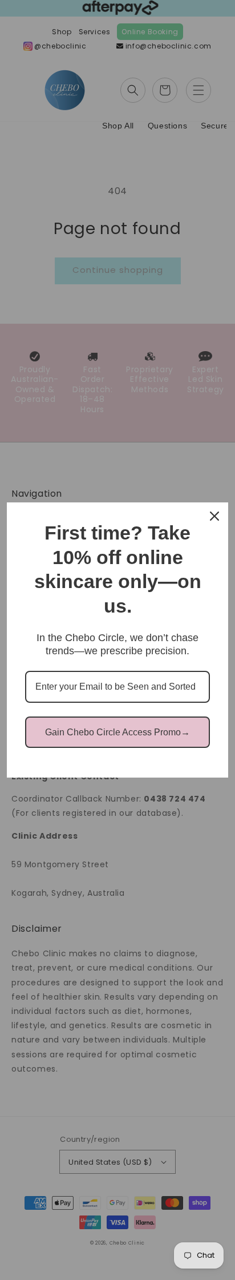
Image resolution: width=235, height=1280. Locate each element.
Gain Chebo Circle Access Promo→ (117, 732)
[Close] (214, 516)
